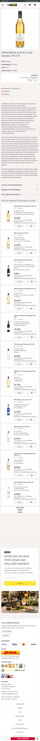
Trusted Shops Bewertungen (11, 185)
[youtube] (11, 677)
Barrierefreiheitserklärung (20, 728)
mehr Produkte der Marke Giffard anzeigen (20, 509)
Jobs (20, 712)
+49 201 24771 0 (12, 692)
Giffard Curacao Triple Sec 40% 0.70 (24, 344)
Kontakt (20, 708)
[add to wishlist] (30, 5)
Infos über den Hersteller (10, 194)
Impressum (20, 732)
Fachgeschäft (20, 704)
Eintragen (20, 583)
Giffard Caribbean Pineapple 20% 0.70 (25, 288)
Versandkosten (34, 77)
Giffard (8, 61)
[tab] (20, 185)
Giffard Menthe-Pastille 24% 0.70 (23, 482)
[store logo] (11, 5)
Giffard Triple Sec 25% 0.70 (22, 426)
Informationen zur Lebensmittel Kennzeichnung (25, 222)
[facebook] (2, 677)
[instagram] (5, 677)
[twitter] (8, 677)
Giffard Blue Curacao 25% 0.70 (23, 400)
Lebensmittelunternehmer (10, 190)
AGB (20, 720)
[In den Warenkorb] (31, 226)
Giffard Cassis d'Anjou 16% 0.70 (23, 260)
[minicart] (35, 5)
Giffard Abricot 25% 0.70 (21, 233)
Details (19, 226)
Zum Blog (5, 635)
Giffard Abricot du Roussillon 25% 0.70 (25, 206)
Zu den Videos (7, 631)
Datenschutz (20, 724)
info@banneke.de (12, 694)
